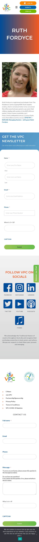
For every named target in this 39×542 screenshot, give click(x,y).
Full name (7, 420)
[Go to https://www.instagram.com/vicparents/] (19, 287)
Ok (20, 539)
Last (6, 182)
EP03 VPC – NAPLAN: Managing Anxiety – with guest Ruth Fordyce (18, 120)
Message (7, 467)
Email (6, 190)
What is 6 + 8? (7, 501)
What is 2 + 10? (9, 222)
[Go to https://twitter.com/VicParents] (8, 304)
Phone (7, 207)
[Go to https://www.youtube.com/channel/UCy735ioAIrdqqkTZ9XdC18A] (19, 304)
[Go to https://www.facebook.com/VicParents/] (8, 287)
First (6, 170)
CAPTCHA (7, 239)
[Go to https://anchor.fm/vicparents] (31, 304)
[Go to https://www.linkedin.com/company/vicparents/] (31, 287)
